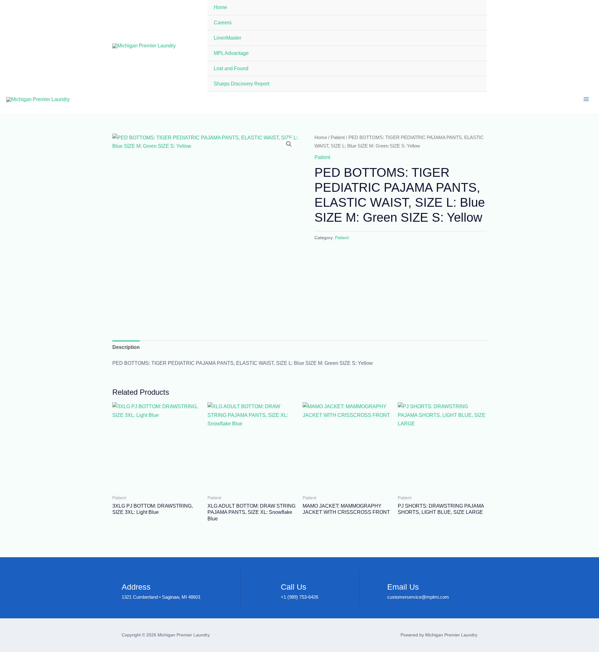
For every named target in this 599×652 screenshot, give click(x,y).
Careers (222, 22)
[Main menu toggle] (586, 99)
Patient (338, 137)
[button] (289, 144)
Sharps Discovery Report (241, 83)
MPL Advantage (231, 53)
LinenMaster (227, 38)
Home (220, 7)
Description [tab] (126, 347)
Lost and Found (231, 68)
